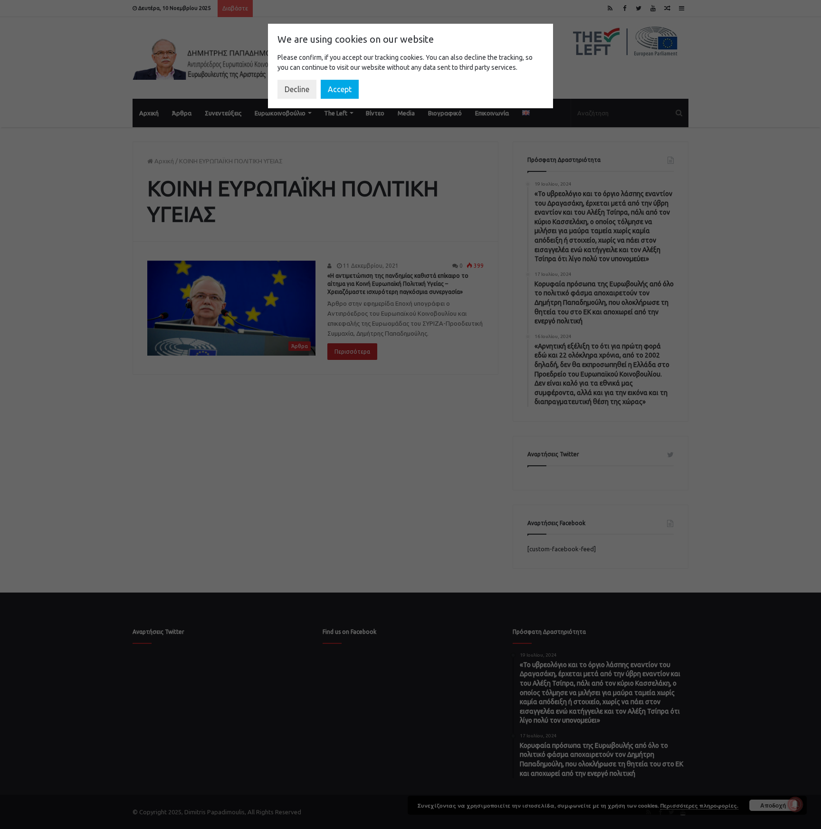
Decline (297, 89)
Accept (340, 89)
